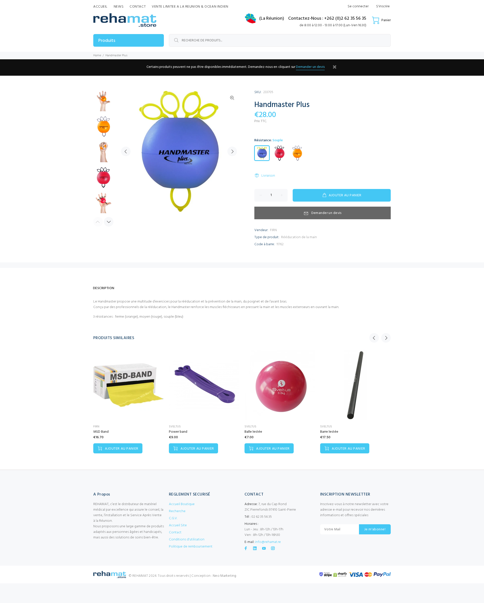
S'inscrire (383, 6)
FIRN (273, 230)
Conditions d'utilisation (186, 539)
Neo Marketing (224, 576)
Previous (126, 151)
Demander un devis (310, 67)
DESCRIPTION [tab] (103, 288)
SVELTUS (175, 426)
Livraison (268, 176)
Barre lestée (329, 432)
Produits (106, 40)
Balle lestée (253, 432)
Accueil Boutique (182, 504)
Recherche (177, 511)
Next (232, 151)
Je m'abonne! (374, 529)
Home (97, 55)
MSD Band (101, 432)
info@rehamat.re (268, 542)
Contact (175, 532)
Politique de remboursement (191, 547)
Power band (178, 432)
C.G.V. (173, 518)
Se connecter (358, 6)
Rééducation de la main (299, 237)
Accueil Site (178, 525)
